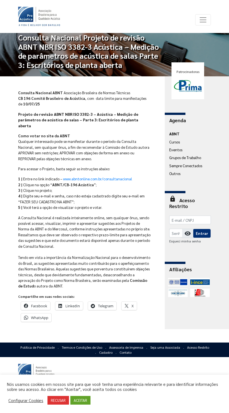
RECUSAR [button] (58, 400)
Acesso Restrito (198, 347)
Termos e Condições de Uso (82, 347)
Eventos (175, 149)
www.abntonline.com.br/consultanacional (97, 178)
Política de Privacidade (38, 347)
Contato (126, 352)
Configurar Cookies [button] (25, 400)
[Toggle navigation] (203, 19)
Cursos (174, 141)
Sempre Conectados (185, 165)
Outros (174, 173)
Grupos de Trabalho (185, 157)
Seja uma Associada (165, 347)
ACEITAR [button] (80, 400)
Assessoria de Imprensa (126, 347)
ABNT (174, 133)
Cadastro (106, 352)
